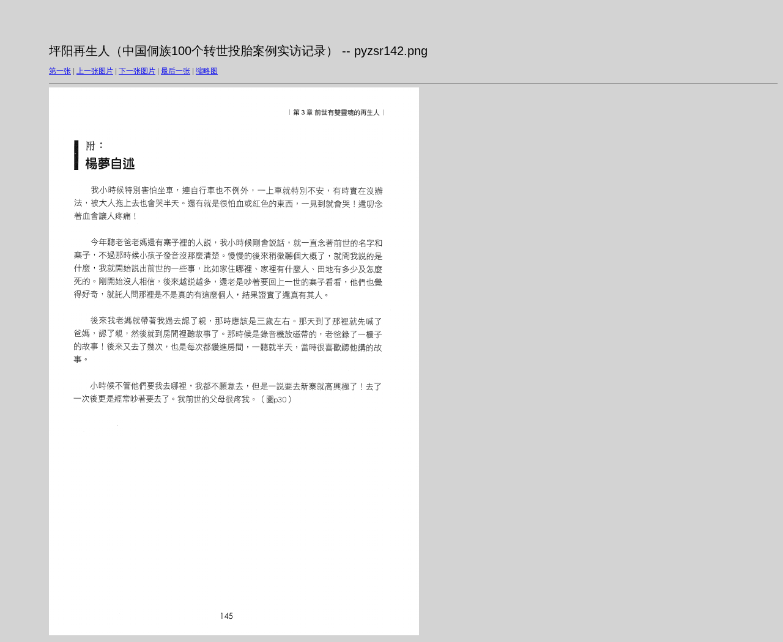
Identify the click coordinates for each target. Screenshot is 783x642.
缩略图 (207, 71)
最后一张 (175, 71)
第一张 (60, 71)
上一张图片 (94, 71)
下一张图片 (137, 71)
